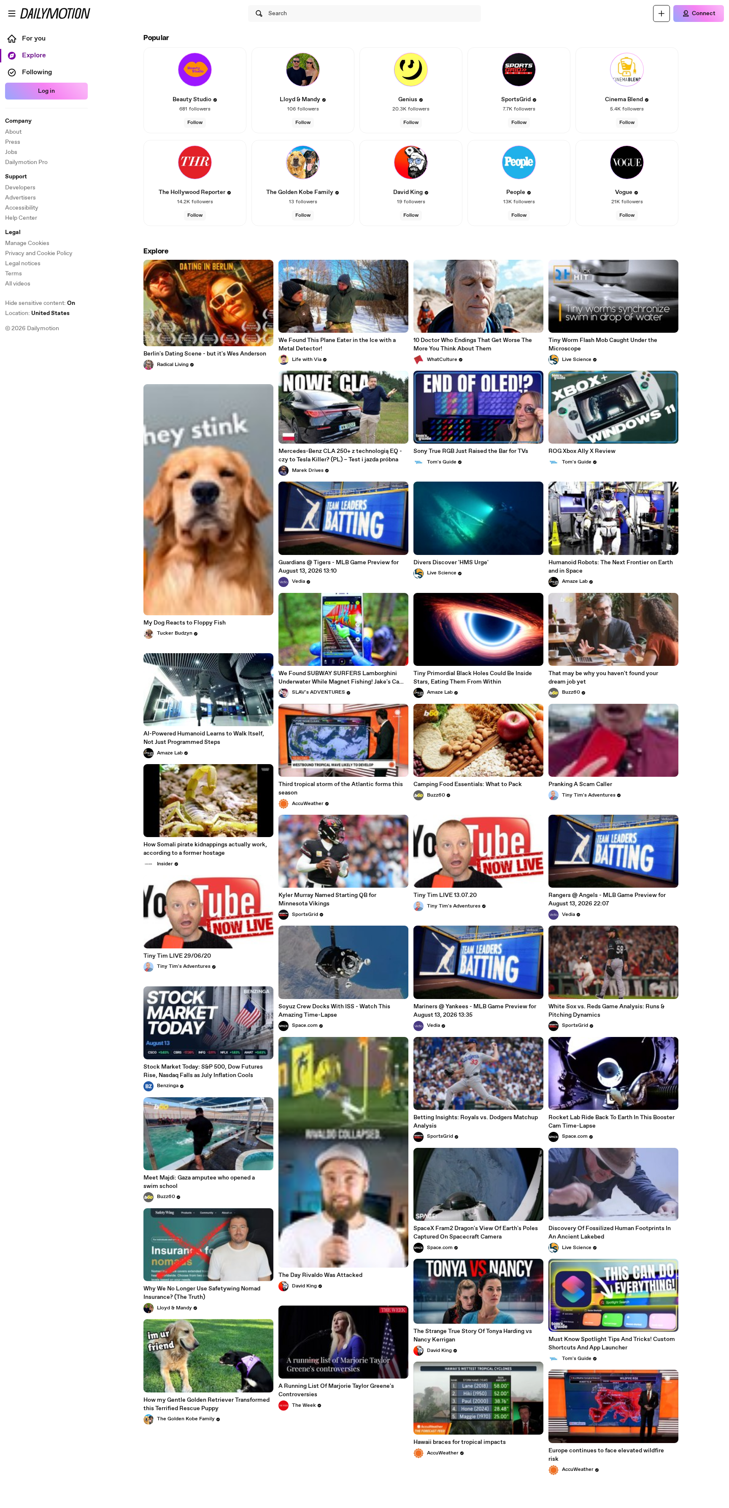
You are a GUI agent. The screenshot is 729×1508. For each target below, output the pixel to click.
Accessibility (21, 208)
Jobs (11, 152)
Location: (37, 313)
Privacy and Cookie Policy (39, 253)
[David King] (411, 162)
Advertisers (20, 198)
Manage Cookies (27, 243)
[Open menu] (12, 13)
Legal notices (22, 263)
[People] (519, 162)
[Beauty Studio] (195, 69)
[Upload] (661, 13)
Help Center (21, 218)
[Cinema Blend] (627, 69)
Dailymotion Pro (26, 162)
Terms (13, 273)
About (13, 132)
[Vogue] (627, 162)
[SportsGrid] (519, 69)
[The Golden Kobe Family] (303, 162)
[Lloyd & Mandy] (303, 69)
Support (16, 176)
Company (18, 121)
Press (12, 142)
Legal (13, 232)
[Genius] (411, 69)
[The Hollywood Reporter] (195, 162)
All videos (17, 284)
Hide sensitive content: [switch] (40, 303)
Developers (20, 187)
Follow (194, 122)
